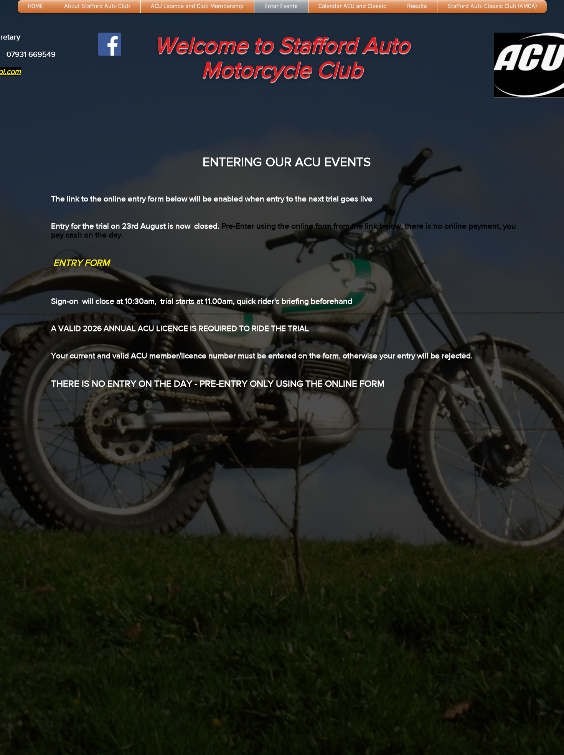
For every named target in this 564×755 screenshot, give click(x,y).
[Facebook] (109, 44)
